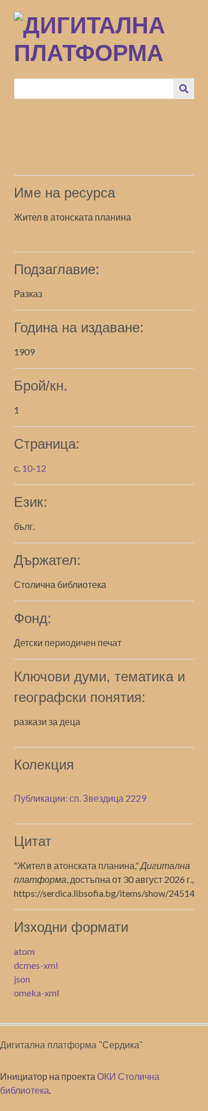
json (22, 978)
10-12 (34, 467)
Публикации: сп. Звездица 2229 (80, 798)
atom (24, 951)
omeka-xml (36, 992)
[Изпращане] (183, 88)
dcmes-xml (36, 965)
